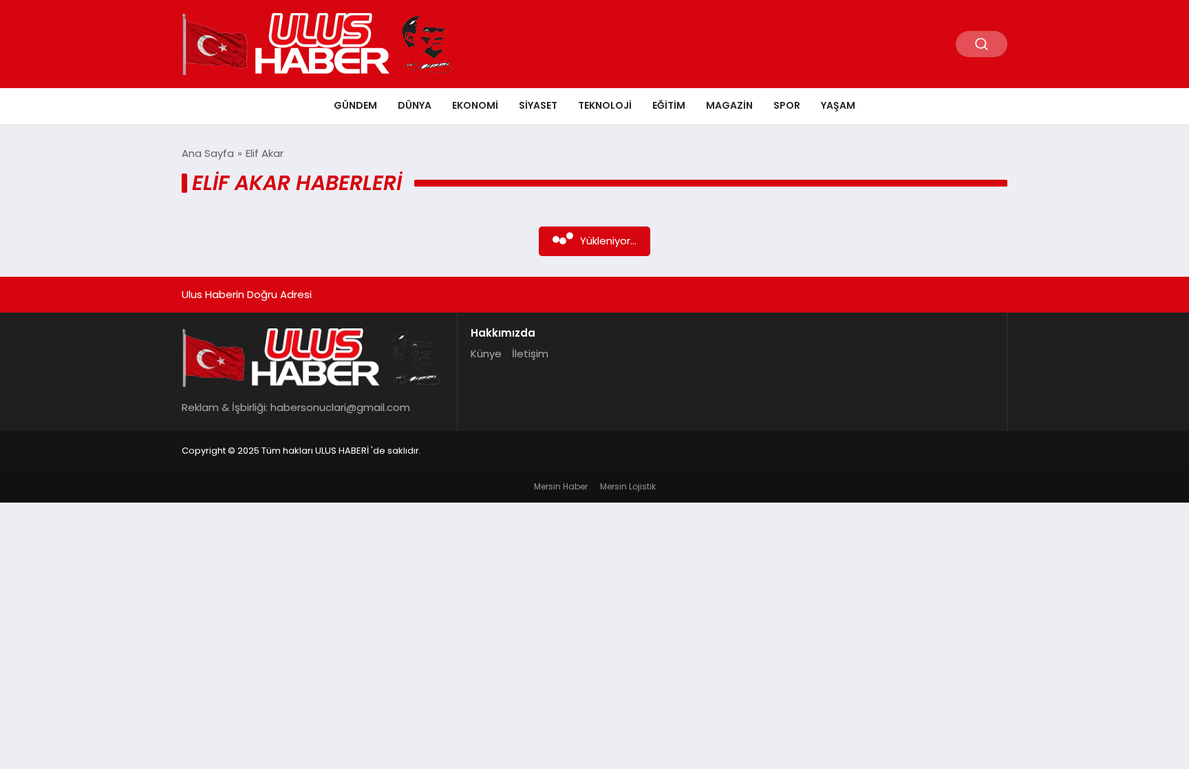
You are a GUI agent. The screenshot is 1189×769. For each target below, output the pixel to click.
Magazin (729, 105)
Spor (786, 105)
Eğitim (668, 105)
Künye (486, 353)
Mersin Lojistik (628, 486)
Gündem (355, 105)
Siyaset (538, 105)
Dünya (414, 105)
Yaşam (838, 105)
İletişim (530, 353)
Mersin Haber (561, 486)
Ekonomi (475, 105)
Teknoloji (605, 105)
